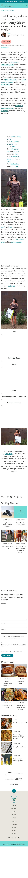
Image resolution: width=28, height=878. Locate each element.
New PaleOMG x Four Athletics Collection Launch (20, 549)
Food (14, 814)
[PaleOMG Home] (7, 5)
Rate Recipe (6, 41)
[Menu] (26, 5)
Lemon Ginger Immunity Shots (18, 760)
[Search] (23, 5)
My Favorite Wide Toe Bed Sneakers (7, 525)
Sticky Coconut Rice (19, 747)
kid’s (10, 227)
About (14, 830)
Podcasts (14, 824)
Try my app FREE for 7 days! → (14, 1)
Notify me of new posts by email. (12, 651)
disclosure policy (5, 47)
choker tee (15, 164)
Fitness (14, 805)
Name (3, 623)
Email (3, 629)
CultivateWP (22, 844)
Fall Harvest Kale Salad (20, 723)
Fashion (14, 808)
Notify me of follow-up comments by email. (13, 645)
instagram (4, 111)
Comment (4, 603)
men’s (3, 227)
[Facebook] (12, 837)
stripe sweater (16, 242)
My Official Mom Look (7, 548)
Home (3, 10)
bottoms (16, 151)
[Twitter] (15, 837)
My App (14, 827)
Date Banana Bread (20, 682)
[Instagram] (9, 837)
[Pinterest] (19, 837)
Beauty (14, 818)
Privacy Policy (6, 844)
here (13, 146)
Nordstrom (9, 454)
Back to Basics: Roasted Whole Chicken (20, 707)
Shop (14, 833)
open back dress (10, 80)
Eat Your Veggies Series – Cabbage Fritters (18, 737)
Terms (11, 844)
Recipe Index (10, 10)
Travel (14, 811)
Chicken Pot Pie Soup (7, 706)
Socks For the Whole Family (20, 524)
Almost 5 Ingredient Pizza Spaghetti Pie (7, 683)
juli (9, 33)
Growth (14, 821)
